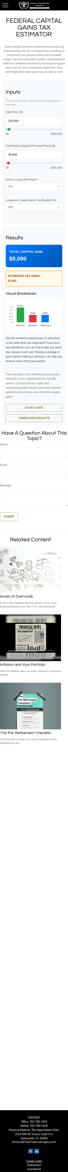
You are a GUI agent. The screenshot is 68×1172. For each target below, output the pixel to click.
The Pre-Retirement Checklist (25, 733)
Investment (34, 1169)
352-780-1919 (38, 1121)
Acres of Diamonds (16, 596)
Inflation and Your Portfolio (22, 665)
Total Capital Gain (26, 251)
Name (3, 444)
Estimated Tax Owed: (24, 276)
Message (5, 485)
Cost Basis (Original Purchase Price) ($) (30, 145)
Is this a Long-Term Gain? (21, 179)
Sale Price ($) (14, 112)
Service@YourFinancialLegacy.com (34, 1141)
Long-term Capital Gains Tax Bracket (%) (31, 200)
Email (3, 464)
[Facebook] (30, 1151)
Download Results (34, 418)
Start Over (34, 407)
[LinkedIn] (36, 1151)
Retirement (34, 1165)
